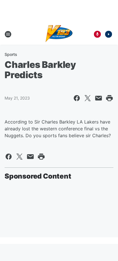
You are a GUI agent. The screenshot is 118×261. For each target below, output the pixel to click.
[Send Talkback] (97, 34)
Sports (11, 54)
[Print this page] (109, 98)
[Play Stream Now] (108, 34)
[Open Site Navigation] (8, 34)
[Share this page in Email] (99, 98)
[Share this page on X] (88, 98)
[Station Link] (59, 34)
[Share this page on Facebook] (77, 98)
